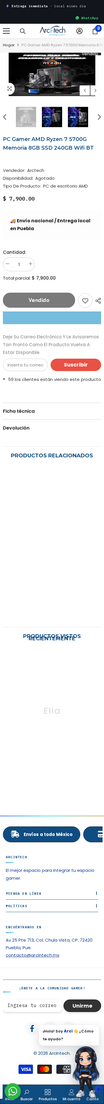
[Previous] (85, 90)
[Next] (95, 90)
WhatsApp (89, 18)
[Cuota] (96, 301)
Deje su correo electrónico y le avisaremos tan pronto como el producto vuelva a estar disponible (51, 344)
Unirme (82, 1005)
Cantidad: (14, 252)
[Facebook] (32, 1028)
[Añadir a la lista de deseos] (85, 300)
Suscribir (76, 364)
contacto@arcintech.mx (32, 955)
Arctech (35, 170)
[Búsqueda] (22, 31)
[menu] (6, 30)
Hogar (9, 45)
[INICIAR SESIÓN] (79, 31)
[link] (52, 604)
